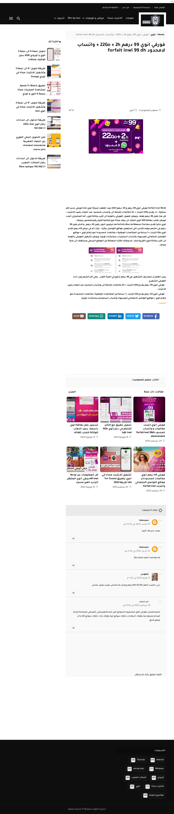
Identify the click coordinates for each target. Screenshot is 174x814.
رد (73, 538)
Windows (159, 769)
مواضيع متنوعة (156, 795)
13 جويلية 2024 (87, 437)
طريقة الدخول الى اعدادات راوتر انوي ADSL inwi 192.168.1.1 (30, 124)
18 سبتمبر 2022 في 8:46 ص (136, 605)
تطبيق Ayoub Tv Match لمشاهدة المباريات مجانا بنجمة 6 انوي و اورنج (31, 90)
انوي (131, 110)
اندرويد (60, 18)
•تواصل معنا (159, 8)
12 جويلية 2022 (88, 487)
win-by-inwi (138, 769)
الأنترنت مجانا (157, 786)
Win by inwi (74, 18)
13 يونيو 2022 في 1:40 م (138, 578)
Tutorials (141, 760)
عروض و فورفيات (94, 18)
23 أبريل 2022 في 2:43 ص (137, 551)
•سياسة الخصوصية (141, 8)
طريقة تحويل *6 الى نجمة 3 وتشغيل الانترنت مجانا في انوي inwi (31, 107)
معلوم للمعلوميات (145, 380)
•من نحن (125, 8)
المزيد (72, 392)
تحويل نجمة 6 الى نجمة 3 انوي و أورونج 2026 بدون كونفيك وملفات (32, 55)
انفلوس (145, 574)
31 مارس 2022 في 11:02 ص (136, 524)
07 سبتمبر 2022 (120, 487)
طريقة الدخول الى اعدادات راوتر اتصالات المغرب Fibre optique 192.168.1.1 (30, 162)
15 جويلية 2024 (121, 437)
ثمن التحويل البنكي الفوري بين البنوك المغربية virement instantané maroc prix (30, 143)
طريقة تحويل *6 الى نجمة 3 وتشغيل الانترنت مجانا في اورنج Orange (31, 72)
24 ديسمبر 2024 (153, 441)
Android (160, 760)
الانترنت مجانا (114, 18)
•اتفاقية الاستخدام (110, 8)
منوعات (130, 18)
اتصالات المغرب (139, 778)
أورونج (161, 778)
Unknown (144, 520)
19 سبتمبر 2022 (154, 491)
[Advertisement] (116, 83)
